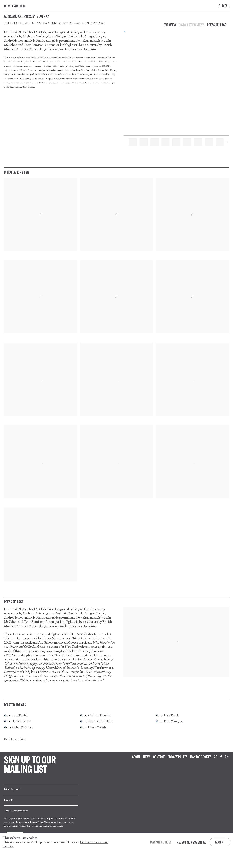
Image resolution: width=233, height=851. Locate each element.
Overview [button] (170, 25)
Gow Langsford (14, 6)
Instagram (227, 757)
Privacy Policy (36, 822)
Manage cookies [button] (200, 756)
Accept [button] (220, 842)
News (146, 756)
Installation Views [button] (191, 25)
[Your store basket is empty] (219, 6)
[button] (133, 142)
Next (227, 143)
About (136, 756)
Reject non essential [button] (191, 842)
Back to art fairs (14, 739)
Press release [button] (216, 25)
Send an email (215, 757)
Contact (159, 756)
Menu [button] (225, 6)
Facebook (221, 757)
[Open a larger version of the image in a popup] (40, 214)
